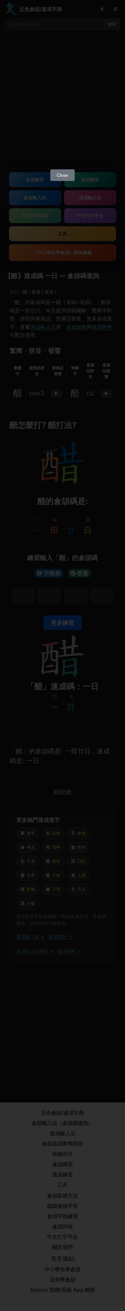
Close (62, 175)
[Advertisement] (62, 100)
